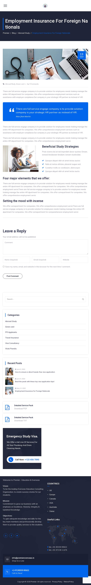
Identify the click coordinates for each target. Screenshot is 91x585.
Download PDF (20, 408)
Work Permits (11, 349)
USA (51, 503)
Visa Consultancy (12, 343)
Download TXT (20, 420)
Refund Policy (69, 582)
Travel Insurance (12, 338)
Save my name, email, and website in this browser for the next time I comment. (37, 267)
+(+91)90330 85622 (20, 570)
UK (50, 490)
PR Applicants (11, 332)
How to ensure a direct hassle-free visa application (35, 372)
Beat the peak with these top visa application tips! (34, 381)
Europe (52, 494)
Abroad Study (10, 84)
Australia (53, 507)
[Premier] (45, 5)
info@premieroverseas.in (23, 558)
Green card (20, 84)
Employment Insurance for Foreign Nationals (32, 391)
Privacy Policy (57, 582)
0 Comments (34, 84)
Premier (34, 582)
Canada (52, 499)
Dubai (51, 511)
